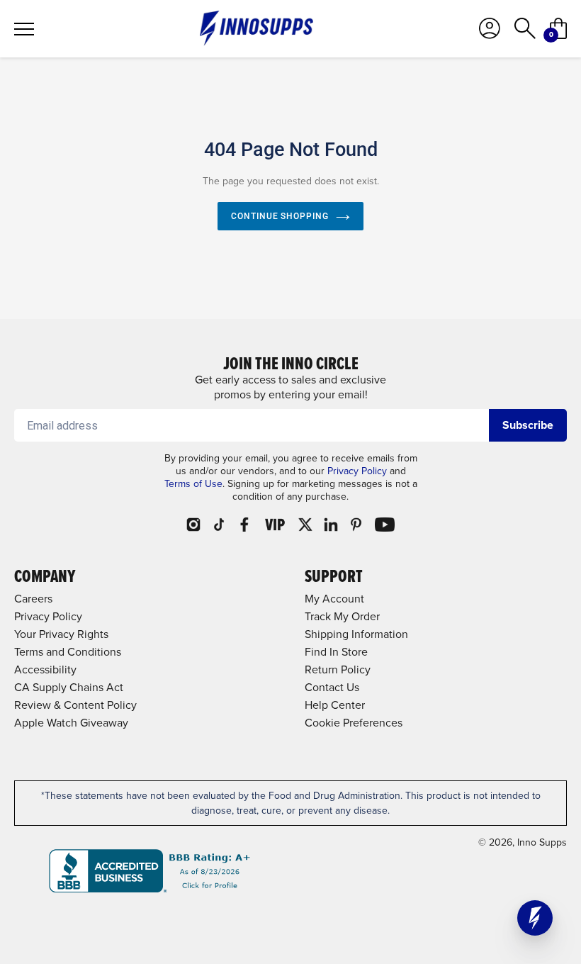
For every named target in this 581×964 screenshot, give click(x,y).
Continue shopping (280, 216)
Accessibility (45, 669)
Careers (33, 598)
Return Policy (338, 669)
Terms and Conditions (67, 652)
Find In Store (336, 652)
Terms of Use (193, 483)
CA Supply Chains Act (68, 687)
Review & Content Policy (75, 705)
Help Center (335, 705)
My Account (334, 598)
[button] (535, 918)
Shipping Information (356, 634)
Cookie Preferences (353, 722)
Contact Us (332, 687)
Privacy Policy (357, 471)
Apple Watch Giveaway (71, 722)
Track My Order (342, 616)
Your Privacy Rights (61, 634)
